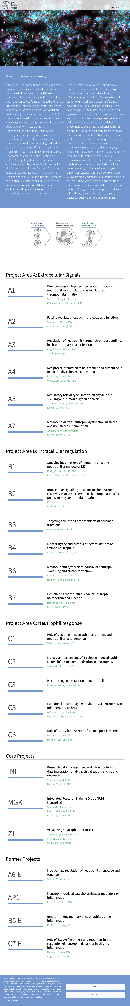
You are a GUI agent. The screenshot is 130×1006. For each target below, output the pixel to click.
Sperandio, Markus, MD (60, 666)
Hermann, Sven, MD (58, 952)
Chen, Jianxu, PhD (57, 607)
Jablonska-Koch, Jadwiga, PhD (65, 403)
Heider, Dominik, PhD (59, 784)
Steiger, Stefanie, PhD (59, 435)
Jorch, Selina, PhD (57, 353)
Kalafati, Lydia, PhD (58, 407)
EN (117, 6)
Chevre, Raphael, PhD (59, 326)
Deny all (96, 987)
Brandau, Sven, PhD (58, 376)
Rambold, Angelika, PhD (61, 602)
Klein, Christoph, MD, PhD (61, 471)
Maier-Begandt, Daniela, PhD (63, 685)
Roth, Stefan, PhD (57, 506)
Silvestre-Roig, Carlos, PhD (62, 299)
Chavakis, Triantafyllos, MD (62, 552)
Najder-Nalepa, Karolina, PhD (64, 579)
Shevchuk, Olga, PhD (59, 838)
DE (113, 6)
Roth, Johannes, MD (58, 925)
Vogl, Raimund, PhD (58, 780)
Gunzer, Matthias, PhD (59, 735)
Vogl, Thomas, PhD (58, 956)
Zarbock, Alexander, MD (60, 643)
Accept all (95, 994)
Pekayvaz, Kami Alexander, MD (64, 303)
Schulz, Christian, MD (59, 879)
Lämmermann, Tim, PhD (61, 575)
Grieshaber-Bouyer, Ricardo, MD (65, 716)
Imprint (17, 1000)
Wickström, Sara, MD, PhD (61, 380)
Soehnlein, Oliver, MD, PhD (62, 322)
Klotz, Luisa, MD (56, 502)
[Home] (10, 5)
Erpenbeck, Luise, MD (59, 902)
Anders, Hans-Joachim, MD (62, 430)
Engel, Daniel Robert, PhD (61, 349)
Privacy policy (8, 1000)
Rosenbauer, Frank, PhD (60, 529)
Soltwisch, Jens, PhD (59, 843)
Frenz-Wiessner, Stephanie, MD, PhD (67, 475)
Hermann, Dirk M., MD (59, 739)
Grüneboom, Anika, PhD (61, 712)
